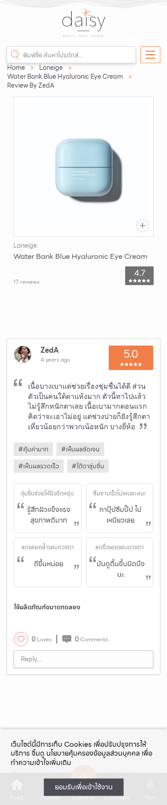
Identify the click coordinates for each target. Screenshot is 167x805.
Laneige (51, 67)
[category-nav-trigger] (150, 54)
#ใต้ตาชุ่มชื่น (88, 466)
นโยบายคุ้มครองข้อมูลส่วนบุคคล (93, 753)
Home (16, 67)
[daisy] (84, 27)
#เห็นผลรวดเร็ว (38, 466)
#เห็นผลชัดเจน (80, 449)
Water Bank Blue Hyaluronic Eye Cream (65, 76)
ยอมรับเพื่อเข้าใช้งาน (84, 787)
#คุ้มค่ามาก (33, 449)
